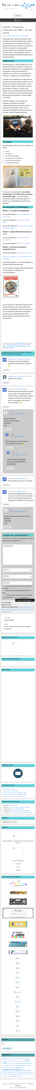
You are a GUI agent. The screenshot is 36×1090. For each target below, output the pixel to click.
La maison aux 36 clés (9, 789)
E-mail (6, 576)
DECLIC (13, 1065)
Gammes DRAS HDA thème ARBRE (20, 811)
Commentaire (8, 546)
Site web (6, 582)
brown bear (11, 359)
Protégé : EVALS (13, 805)
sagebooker (11, 376)
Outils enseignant (23, 343)
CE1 (8, 1061)
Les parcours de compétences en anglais (19, 807)
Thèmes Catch (23, 1087)
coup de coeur (25, 1063)
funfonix (18, 870)
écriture (20, 1076)
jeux (24, 1067)
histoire (15, 346)
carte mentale (22, 1058)
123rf (18, 867)
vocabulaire (13, 1076)
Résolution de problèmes (18, 1074)
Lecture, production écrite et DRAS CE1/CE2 (14, 792)
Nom (5, 569)
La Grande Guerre (25, 253)
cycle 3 (7, 1065)
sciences (26, 1074)
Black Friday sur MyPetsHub (10, 791)
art (8, 1058)
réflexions (10, 1074)
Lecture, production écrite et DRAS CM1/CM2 (15, 794)
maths (13, 1072)
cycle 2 (3, 1065)
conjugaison (17, 1063)
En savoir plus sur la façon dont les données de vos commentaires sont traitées (17, 609)
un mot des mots (5, 1076)
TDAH (30, 1074)
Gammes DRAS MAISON (17, 809)
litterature (9, 1072)
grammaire (22, 1065)
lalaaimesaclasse (21, 346)
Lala (17, 36)
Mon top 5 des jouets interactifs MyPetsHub (14, 796)
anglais (4, 1058)
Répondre (6, 370)
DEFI (16, 1065)
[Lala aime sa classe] (18, 12)
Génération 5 (9, 346)
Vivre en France (24, 243)
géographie (28, 1065)
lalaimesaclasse (26, 1070)
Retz (6, 1074)
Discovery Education (18, 860)
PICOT (18, 1072)
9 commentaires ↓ (24, 36)
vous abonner (16, 597)
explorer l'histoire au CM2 (23, 345)
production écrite (24, 1072)
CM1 (28, 1060)
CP (31, 1063)
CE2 (10, 1061)
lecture (4, 1072)
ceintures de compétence (18, 1061)
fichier (4, 346)
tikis (32, 1074)
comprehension (10, 1063)
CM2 (17, 343)
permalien (11, 348)
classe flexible (10, 345)
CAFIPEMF (16, 1058)
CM (25, 1061)
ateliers (11, 1058)
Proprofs (18, 864)
